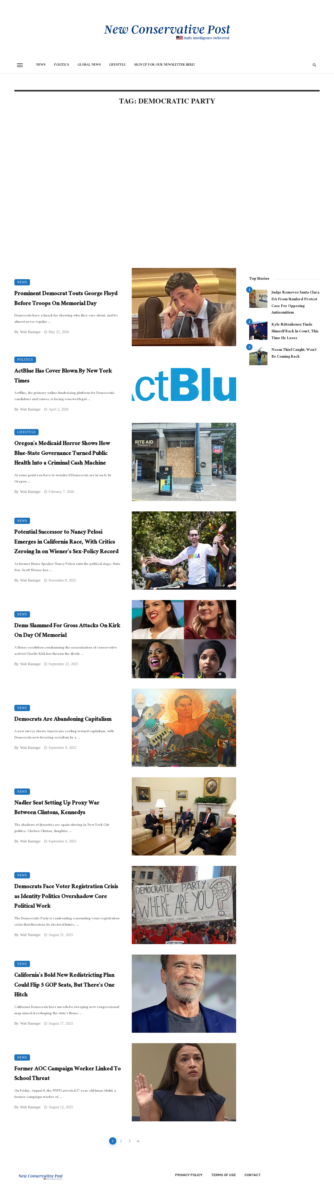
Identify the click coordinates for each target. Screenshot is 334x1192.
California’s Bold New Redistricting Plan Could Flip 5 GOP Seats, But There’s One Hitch (64, 985)
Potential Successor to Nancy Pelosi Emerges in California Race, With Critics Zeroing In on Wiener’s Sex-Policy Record (66, 542)
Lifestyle (117, 65)
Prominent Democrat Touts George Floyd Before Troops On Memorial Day (65, 299)
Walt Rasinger (30, 332)
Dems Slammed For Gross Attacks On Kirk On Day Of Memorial (67, 631)
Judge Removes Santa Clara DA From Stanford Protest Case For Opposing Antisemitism (295, 303)
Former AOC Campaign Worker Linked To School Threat (67, 1074)
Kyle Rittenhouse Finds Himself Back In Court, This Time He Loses (295, 332)
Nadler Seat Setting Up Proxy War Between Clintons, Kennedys (56, 808)
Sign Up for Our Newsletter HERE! (164, 65)
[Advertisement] (125, 154)
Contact (252, 1175)
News (40, 65)
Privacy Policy (188, 1175)
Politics (61, 65)
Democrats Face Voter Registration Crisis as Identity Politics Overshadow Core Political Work (66, 897)
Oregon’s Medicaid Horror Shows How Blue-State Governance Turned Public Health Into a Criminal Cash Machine (62, 454)
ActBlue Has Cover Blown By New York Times (63, 376)
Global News (89, 65)
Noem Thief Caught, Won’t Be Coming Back (294, 353)
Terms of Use (223, 1175)
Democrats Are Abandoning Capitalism (62, 720)
